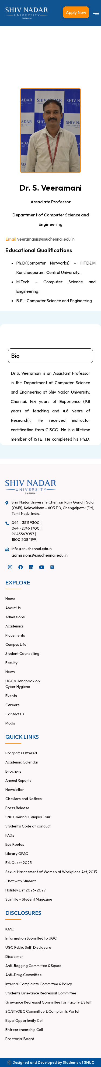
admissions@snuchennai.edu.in (40, 555)
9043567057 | (24, 533)
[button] (96, 13)
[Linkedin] (31, 567)
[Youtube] (41, 567)
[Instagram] (10, 567)
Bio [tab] (15, 355)
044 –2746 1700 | (26, 528)
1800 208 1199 (24, 539)
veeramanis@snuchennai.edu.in (46, 239)
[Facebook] (20, 567)
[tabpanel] (50, 441)
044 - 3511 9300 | (26, 522)
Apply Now (76, 12)
